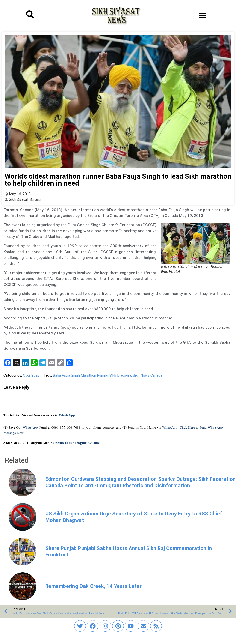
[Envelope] (143, 626)
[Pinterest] (118, 626)
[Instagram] (105, 626)
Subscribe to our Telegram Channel (75, 442)
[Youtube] (130, 626)
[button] (202, 15)
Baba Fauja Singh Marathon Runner (80, 375)
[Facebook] (92, 626)
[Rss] (156, 626)
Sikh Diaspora (120, 375)
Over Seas (31, 375)
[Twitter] (80, 626)
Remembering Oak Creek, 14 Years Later (93, 586)
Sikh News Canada (147, 375)
